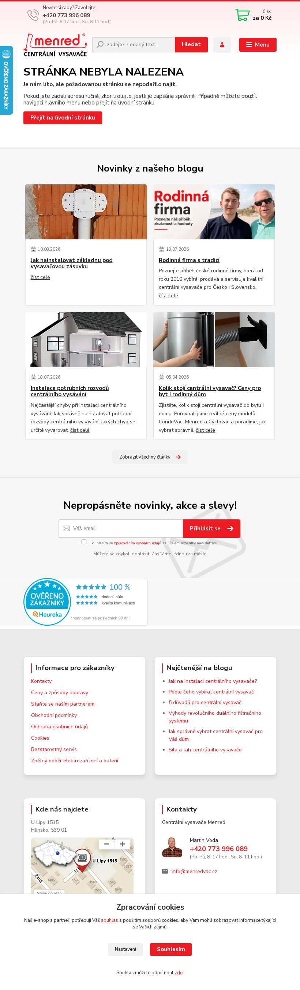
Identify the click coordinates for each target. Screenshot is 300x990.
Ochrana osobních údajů (59, 726)
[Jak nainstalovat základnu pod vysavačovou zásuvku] (86, 211)
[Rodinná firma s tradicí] (214, 211)
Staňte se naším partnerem (62, 703)
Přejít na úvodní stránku (62, 117)
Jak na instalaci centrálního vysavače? (213, 681)
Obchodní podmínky (54, 715)
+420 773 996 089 (66, 15)
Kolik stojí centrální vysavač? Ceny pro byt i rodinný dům (210, 391)
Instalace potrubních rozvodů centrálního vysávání (70, 391)
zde (179, 972)
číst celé (40, 277)
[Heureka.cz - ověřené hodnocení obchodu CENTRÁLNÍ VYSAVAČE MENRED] (85, 601)
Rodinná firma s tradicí (189, 260)
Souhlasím (171, 949)
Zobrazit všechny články (144, 457)
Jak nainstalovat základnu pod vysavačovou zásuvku (72, 263)
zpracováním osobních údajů (137, 543)
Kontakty (41, 681)
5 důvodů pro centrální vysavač (205, 702)
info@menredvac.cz (194, 871)
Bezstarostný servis (54, 749)
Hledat (191, 44)
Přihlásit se (206, 528)
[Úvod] (55, 45)
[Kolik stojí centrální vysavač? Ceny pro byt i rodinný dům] (214, 339)
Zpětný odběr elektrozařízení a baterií (74, 760)
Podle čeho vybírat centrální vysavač (211, 691)
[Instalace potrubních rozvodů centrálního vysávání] (86, 339)
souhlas (109, 920)
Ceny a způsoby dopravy (59, 692)
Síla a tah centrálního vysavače (205, 749)
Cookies (40, 738)
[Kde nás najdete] (84, 877)
